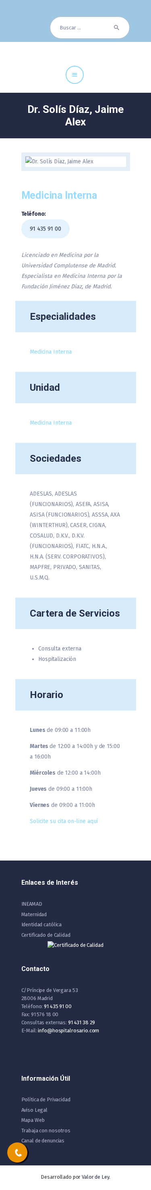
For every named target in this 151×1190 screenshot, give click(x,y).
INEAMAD (31, 904)
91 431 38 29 (81, 1022)
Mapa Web (33, 1120)
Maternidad (34, 914)
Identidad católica (41, 924)
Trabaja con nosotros (45, 1130)
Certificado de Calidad (45, 935)
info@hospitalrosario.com (68, 1030)
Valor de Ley (95, 1177)
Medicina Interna (51, 351)
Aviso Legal (34, 1110)
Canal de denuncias (43, 1141)
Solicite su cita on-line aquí (64, 821)
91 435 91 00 (45, 228)
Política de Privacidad (45, 1099)
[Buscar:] (90, 28)
